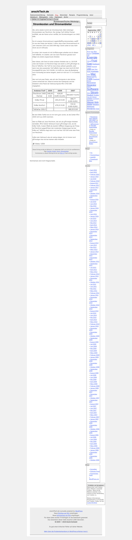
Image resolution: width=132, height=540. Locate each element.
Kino (96, 69)
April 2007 (93, 413)
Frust (94, 60)
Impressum (58, 17)
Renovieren (91, 83)
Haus (89, 66)
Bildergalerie (43, 17)
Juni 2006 (93, 439)
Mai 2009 (93, 348)
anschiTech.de (40, 11)
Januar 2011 (94, 295)
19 (92, 41)
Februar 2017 (94, 185)
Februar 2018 (94, 181)
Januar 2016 (94, 208)
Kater (92, 69)
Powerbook (96, 79)
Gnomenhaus (94, 155)
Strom (58, 151)
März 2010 (93, 322)
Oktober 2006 (94, 429)
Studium (90, 95)
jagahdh (93, 157)
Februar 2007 (94, 417)
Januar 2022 (94, 176)
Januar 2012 (94, 276)
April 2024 (93, 170)
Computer (95, 53)
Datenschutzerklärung (37, 15)
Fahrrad (89, 61)
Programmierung (82, 15)
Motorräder (63, 15)
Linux (88, 74)
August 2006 (94, 435)
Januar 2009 (94, 357)
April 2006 (93, 444)
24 (88, 43)
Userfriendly (96, 98)
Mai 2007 (93, 410)
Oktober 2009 (94, 336)
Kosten (54, 151)
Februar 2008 (94, 386)
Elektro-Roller (93, 122)
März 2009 (93, 353)
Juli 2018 (93, 179)
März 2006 (93, 446)
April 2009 (93, 350)
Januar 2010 (94, 326)
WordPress (78, 511)
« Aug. (89, 45)
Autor (91, 15)
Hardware (96, 64)
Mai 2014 (93, 223)
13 (94, 39)
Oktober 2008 (94, 367)
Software (93, 89)
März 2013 (93, 249)
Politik (89, 79)
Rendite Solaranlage (93, 126)
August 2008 (94, 373)
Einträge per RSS (64, 513)
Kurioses (94, 71)
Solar (88, 93)
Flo (91, 153)
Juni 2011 (93, 286)
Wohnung (90, 107)
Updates (90, 98)
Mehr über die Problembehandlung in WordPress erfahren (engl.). (66, 531)
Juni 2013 (93, 245)
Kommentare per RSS (64, 515)
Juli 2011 (93, 284)
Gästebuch (34, 17)
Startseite (50, 15)
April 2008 (93, 381)
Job (89, 69)
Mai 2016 (93, 206)
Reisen (89, 81)
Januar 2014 (94, 229)
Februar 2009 (94, 355)
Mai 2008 (93, 379)
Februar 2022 (94, 174)
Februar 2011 (94, 293)
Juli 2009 (93, 344)
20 (94, 41)
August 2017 (94, 183)
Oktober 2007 (94, 398)
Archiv (66, 17)
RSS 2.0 (62, 153)
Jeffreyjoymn (94, 124)
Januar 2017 (94, 187)
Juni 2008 (93, 377)
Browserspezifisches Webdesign (66, 21)
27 (94, 43)
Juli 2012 (93, 267)
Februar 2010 (94, 324)
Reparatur (91, 85)
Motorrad (90, 77)
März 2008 (93, 384)
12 (92, 39)
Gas (89, 63)
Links (51, 17)
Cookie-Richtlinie (92, 503)
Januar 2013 (94, 251)
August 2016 (94, 199)
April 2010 (93, 319)
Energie (49, 151)
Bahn (92, 51)
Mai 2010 (93, 317)
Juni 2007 (93, 408)
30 (100, 43)
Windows (96, 104)
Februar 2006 (94, 448)
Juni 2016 (93, 204)
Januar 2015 (94, 216)
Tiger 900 (89, 97)
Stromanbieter (65, 151)
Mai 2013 (93, 247)
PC (95, 77)
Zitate (97, 109)
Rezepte (72, 15)
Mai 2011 (93, 288)
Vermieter (90, 100)
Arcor (89, 51)
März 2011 (93, 291)
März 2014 (93, 227)
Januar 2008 (94, 388)
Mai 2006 (93, 441)
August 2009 (94, 342)
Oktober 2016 (94, 193)
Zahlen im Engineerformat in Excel (45, 19)
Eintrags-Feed (95, 471)
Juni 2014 (93, 220)
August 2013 (94, 243)
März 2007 (93, 415)
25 (90, 43)
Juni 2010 (93, 315)
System (96, 95)
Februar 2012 (94, 274)
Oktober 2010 (94, 305)
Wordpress (91, 109)
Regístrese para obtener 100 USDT (93, 118)
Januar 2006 (94, 450)
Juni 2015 (93, 214)
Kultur (89, 71)
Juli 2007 (93, 406)
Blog (56, 15)
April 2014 (93, 225)
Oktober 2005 (94, 460)
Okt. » (94, 45)
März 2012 (93, 272)
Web (96, 102)
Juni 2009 (93, 346)
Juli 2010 (93, 313)
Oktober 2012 (94, 261)
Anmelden (93, 469)
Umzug (94, 97)
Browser (89, 53)
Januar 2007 (94, 419)
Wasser (90, 102)
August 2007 (94, 404)
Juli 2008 (93, 375)
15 (98, 39)
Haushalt (94, 66)
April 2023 (93, 172)
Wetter (90, 104)
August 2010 (94, 311)
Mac (93, 74)
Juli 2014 (93, 218)
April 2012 (93, 269)
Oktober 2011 (94, 282)
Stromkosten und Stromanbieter (52, 24)
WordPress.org (94, 479)
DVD (88, 55)
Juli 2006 (93, 437)
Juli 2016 (93, 201)
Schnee (89, 86)
